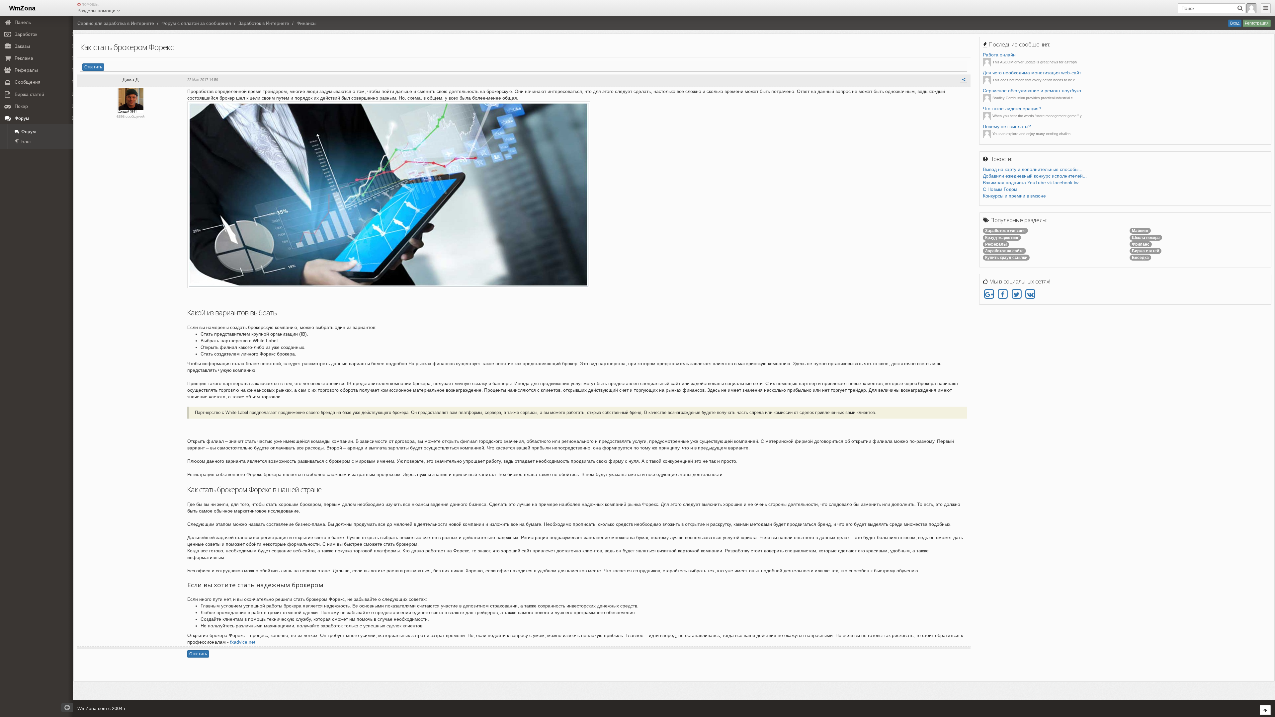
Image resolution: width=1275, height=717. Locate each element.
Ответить (93, 67)
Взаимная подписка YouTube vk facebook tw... (1032, 182)
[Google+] (989, 294)
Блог (25, 141)
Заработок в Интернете (263, 23)
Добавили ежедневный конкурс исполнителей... (1035, 176)
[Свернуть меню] (1266, 8)
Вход (1234, 23)
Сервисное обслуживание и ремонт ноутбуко (1032, 90)
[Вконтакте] (1030, 294)
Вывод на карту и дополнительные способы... (1032, 169)
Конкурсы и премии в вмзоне (1014, 196)
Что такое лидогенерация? (1012, 108)
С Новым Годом (1000, 189)
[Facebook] (1002, 294)
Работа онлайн (999, 54)
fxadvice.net (242, 642)
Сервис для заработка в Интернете (115, 23)
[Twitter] (1016, 294)
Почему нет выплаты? (1007, 126)
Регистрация (1257, 23)
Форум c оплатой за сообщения (196, 23)
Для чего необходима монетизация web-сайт (1032, 72)
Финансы (306, 23)
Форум (28, 131)
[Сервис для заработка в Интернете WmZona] (22, 7)
